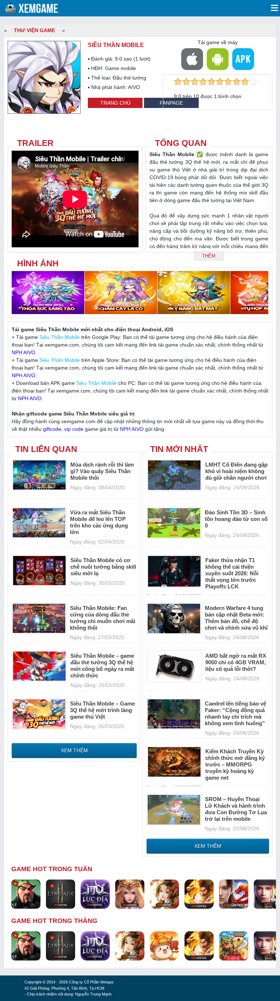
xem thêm (74, 750)
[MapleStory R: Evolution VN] (164, 945)
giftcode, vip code (63, 429)
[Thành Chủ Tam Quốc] (233, 945)
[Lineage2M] (60, 893)
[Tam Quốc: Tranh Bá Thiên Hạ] (25, 893)
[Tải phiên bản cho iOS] (192, 59)
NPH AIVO (23, 352)
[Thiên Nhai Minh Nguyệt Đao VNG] (164, 893)
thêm (208, 256)
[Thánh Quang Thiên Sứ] (129, 893)
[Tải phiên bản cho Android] (218, 59)
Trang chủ (115, 103)
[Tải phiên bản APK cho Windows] (243, 59)
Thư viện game (34, 30)
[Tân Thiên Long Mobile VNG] (199, 893)
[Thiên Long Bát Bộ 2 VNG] (233, 893)
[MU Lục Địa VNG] (95, 893)
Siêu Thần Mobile (59, 337)
